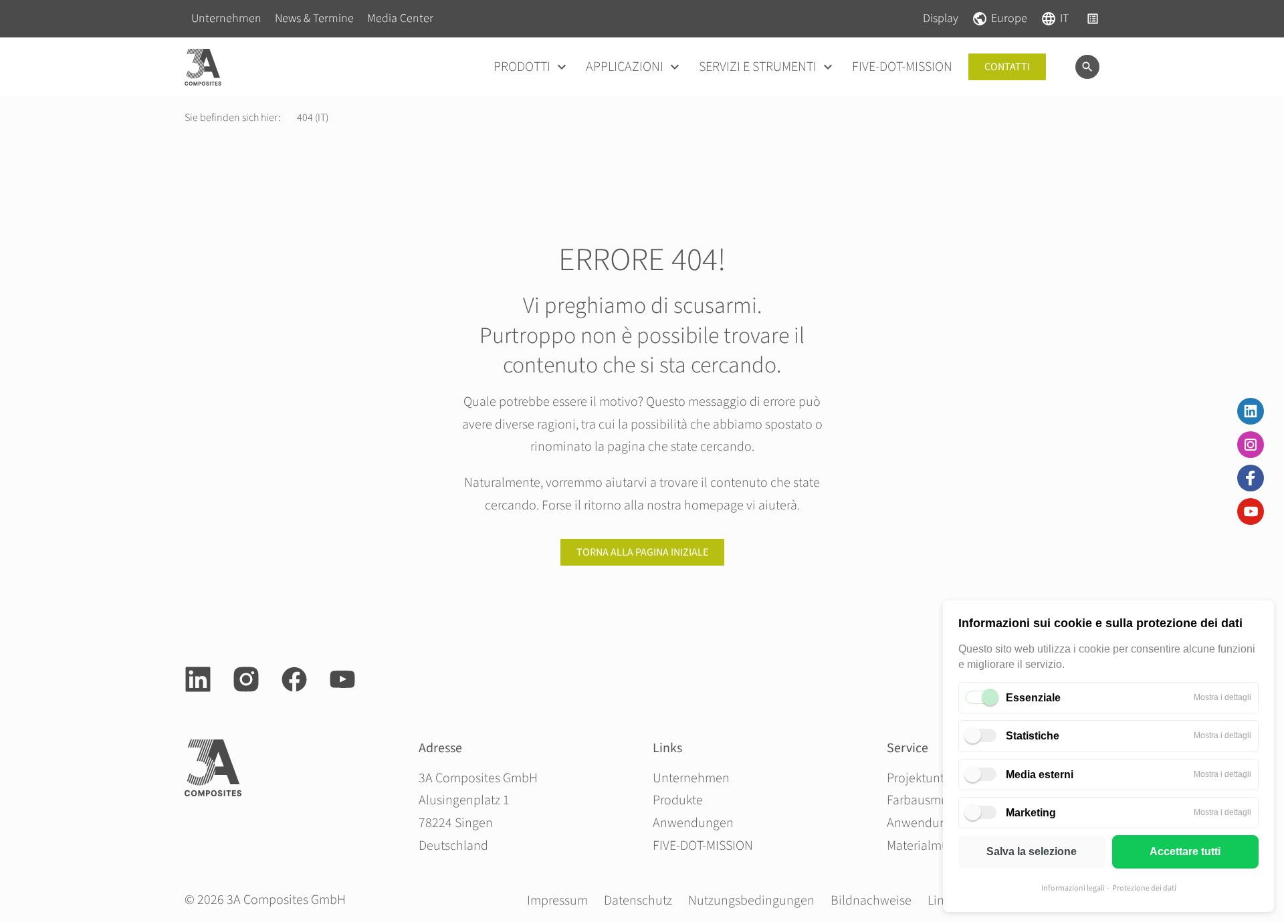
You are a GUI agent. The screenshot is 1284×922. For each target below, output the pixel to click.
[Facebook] (1250, 478)
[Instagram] (1250, 444)
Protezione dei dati (1144, 888)
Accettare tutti (1185, 851)
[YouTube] (1250, 511)
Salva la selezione (1031, 851)
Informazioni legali (1073, 888)
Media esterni (1039, 774)
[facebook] (294, 679)
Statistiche (1032, 735)
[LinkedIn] (1250, 411)
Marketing (1031, 812)
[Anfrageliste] (1092, 18)
